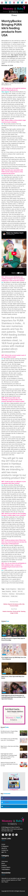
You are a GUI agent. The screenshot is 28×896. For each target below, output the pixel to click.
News (4, 635)
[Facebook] (3, 835)
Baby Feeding (6, 591)
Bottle (14, 591)
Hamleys (11, 594)
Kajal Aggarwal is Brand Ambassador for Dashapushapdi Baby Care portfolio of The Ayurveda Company (13, 697)
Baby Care (21, 589)
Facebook (8, 798)
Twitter (7, 802)
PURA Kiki (14, 596)
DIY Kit (20, 591)
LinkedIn (7, 806)
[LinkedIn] (10, 835)
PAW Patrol (5, 596)
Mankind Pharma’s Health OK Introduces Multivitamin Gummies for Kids (9, 764)
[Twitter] (6, 835)
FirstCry (4, 594)
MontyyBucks (20, 594)
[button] (14, 15)
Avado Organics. (11, 589)
